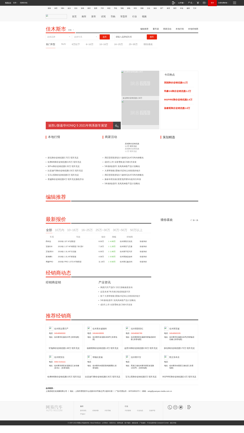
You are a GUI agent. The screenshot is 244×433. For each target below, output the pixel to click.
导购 (113, 16)
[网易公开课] (181, 2)
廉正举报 (173, 423)
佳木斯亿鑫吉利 (126, 262)
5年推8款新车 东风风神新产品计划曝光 (122, 166)
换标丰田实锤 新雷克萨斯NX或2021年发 (123, 179)
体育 (55, 8)
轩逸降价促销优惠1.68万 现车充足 (64, 348)
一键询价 (53, 61)
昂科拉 (48, 241)
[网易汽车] (54, 408)
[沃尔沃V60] (149, 66)
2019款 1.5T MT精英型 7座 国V (70, 246)
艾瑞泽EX (49, 252)
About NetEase (95, 423)
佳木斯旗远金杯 (126, 257)
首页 (74, 16)
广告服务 (143, 423)
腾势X (133, 55)
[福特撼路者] (85, 66)
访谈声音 (152, 410)
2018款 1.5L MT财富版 (67, 257)
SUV (63, 44)
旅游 (155, 8)
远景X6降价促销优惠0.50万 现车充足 (141, 348)
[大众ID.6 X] (101, 51)
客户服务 (128, 423)
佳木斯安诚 (174, 329)
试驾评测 (95, 410)
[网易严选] (190, 2)
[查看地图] (75, 337)
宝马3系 (117, 55)
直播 (141, 8)
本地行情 (180, 29)
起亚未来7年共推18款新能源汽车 (115, 292)
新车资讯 (83, 410)
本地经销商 (193, 29)
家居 (168, 8)
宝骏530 (49, 246)
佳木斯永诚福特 (100, 329)
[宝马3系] (117, 51)
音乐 (75, 8)
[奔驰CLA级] (101, 66)
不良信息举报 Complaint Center (158, 423)
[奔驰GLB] (85, 51)
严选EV (82, 414)
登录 (212, 3)
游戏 (82, 8)
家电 (128, 8)
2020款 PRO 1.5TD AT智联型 (69, 262)
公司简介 (105, 423)
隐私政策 (135, 423)
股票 (95, 8)
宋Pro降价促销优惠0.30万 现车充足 (64, 166)
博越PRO (49, 262)
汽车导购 (108, 410)
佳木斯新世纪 (137, 329)
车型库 (123, 16)
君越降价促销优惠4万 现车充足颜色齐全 (66, 179)
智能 (122, 8)
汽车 (102, 8)
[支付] (198, 2)
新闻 (49, 8)
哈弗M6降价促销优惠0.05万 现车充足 (64, 162)
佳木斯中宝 (136, 357)
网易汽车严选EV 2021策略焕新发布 (116, 287)
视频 (144, 16)
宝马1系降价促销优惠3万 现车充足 (63, 175)
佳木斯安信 (59, 357)
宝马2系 (54, 55)
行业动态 (140, 410)
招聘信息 (120, 423)
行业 (134, 16)
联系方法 (113, 423)
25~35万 (133, 44)
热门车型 (50, 44)
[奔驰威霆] (149, 51)
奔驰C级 (69, 55)
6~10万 (89, 44)
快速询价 (143, 241)
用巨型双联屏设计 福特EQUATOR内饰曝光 (124, 158)
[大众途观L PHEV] (53, 66)
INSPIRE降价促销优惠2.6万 (178, 99)
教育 (175, 8)
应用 (14, 3)
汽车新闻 (128, 410)
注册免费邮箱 (222, 3)
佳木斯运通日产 (61, 329)
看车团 (156, 29)
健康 (188, 8)
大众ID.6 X (101, 55)
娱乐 (69, 8)
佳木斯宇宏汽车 (126, 252)
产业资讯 (104, 282)
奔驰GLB (85, 55)
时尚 (135, 8)
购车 (84, 16)
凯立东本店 (174, 357)
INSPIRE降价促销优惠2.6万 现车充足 (179, 377)
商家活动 (167, 29)
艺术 (194, 8)
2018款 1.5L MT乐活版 (67, 252)
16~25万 (118, 44)
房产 (161, 8)
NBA (62, 8)
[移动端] (173, 2)
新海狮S (49, 257)
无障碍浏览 (23, 3)
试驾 (103, 16)
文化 (148, 8)
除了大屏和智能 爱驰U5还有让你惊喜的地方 (120, 296)
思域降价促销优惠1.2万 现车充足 (132, 145)
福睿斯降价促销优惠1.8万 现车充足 (103, 348)
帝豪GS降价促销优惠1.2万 (177, 91)
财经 (89, 8)
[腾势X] (133, 51)
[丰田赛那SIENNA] (117, 66)
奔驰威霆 (149, 55)
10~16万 (103, 44)
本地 (181, 8)
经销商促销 (53, 282)
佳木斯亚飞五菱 (126, 246)
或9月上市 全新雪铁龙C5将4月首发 (120, 162)
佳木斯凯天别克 (126, 241)
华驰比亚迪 (98, 357)
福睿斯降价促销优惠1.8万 (177, 108)
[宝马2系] (54, 51)
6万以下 (76, 44)
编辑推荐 (144, 29)
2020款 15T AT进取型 (66, 241)
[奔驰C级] (69, 51)
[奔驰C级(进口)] (133, 66)
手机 (115, 8)
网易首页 (8, 3)
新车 (93, 16)
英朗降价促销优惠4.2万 (176, 82)
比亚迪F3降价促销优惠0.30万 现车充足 (65, 171)
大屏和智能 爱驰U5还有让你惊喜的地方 (122, 171)
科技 (108, 8)
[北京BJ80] (69, 66)
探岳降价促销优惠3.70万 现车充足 (63, 158)
